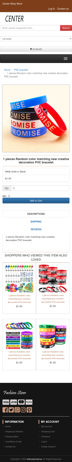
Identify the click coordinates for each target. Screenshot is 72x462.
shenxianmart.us (34, 458)
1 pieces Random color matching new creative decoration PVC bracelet (19, 299)
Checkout (45, 436)
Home (7, 69)
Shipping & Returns (14, 431)
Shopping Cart (48, 431)
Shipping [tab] (36, 221)
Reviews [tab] (36, 229)
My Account (46, 426)
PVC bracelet (21, 69)
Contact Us (10, 446)
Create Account (48, 446)
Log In (51, 8)
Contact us (63, 8)
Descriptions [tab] (36, 213)
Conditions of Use (13, 441)
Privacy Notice (11, 436)
